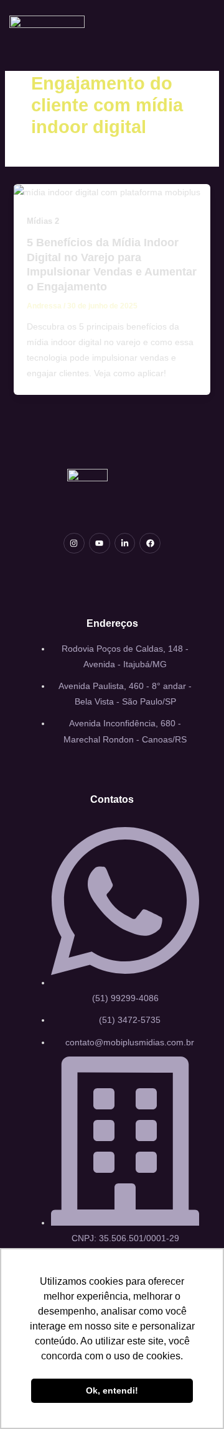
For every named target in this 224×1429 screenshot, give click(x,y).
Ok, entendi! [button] (112, 1390)
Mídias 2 (43, 221)
